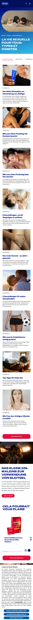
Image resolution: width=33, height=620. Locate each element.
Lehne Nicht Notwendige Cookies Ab (16, 614)
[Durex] (5, 3)
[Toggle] (29, 3)
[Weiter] (29, 550)
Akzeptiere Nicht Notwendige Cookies (16, 610)
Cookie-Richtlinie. (18, 602)
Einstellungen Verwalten (16, 617)
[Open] (26, 3)
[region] (16, 592)
